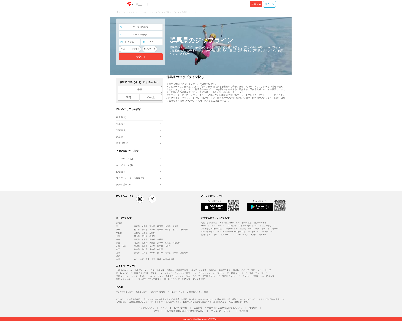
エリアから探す (124, 217)
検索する (141, 56)
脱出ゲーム (225, 234)
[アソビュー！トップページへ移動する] (137, 4)
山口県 (168, 246)
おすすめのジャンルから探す (215, 217)
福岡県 (137, 252)
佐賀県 (144, 252)
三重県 (160, 239)
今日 (139, 89)
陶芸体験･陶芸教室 (209, 222)
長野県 (144, 232)
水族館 (253, 234)
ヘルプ (164, 307)
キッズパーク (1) (124, 165)
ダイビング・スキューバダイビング (242, 225)
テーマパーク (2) (124, 158)
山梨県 (137, 232)
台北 (136, 259)
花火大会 (262, 234)
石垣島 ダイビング (241, 270)
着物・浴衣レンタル (209, 234)
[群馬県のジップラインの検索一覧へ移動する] (201, 46)
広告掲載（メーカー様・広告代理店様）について (218, 307)
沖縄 (118, 255)
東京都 (175, 229)
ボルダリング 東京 (198, 270)
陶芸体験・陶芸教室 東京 (219, 270)
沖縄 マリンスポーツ (125, 279)
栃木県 (137, 229)
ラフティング (268, 231)
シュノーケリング (267, 225)
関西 (118, 242)
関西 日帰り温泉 (141, 273)
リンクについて (146, 307)
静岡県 (137, 239)
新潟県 (152, 232)
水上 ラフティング (220, 273)
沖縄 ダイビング (141, 270)
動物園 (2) (121, 171)
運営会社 (243, 310)
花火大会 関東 (199, 279)
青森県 (137, 226)
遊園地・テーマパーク (249, 228)
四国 (118, 249)
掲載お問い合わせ (157, 291)
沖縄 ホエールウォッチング (151, 276)
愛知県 (152, 239)
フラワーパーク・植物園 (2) (130, 178)
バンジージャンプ (240, 234)
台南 (153, 259)
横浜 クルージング (239, 273)
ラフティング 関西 (250, 276)
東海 (118, 239)
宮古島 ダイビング (171, 279)
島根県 (144, 246)
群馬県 (144, 229)
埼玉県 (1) (121, 123)
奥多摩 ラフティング (174, 276)
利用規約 (253, 307)
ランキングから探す (124, 291)
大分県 (168, 252)
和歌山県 (176, 242)
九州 (118, 252)
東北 (118, 226)
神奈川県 (184, 229)
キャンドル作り (207, 231)
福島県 (175, 226)
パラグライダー (231, 228)
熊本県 (160, 252)
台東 (142, 259)
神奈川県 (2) (122, 142)
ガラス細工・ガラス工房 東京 (148, 279)
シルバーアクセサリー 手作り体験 (231, 231)
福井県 (152, 236)
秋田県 (160, 226)
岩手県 (144, 226)
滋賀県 (137, 242)
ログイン (269, 4)
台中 (147, 259)
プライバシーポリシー (222, 310)
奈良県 (168, 242)
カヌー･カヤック (261, 222)
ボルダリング (254, 231)
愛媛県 (152, 249)
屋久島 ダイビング (124, 273)
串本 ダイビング (193, 276)
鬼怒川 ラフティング (211, 276)
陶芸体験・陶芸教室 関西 (177, 270)
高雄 (159, 259)
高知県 (160, 249)
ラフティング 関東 (182, 273)
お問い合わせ (180, 307)
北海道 (119, 222)
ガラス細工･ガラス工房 (229, 222)
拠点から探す (141, 291)
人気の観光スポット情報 (197, 291)
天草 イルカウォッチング (126, 276)
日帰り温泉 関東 (157, 270)
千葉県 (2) (121, 130)
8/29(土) (151, 97)
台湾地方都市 (168, 259)
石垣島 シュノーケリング (161, 273)
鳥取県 (137, 246)
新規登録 (256, 4)
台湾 (118, 259)
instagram (140, 199)
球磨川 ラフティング (231, 276)
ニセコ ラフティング (201, 273)
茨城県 (152, 229)
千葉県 (168, 229)
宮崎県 (175, 252)
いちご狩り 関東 (267, 276)
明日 (128, 97)
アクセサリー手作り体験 (211, 228)
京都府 (144, 242)
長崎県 (152, 252)
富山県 (137, 236)
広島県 (160, 246)
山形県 (168, 226)
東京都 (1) (121, 136)
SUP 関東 (186, 279)
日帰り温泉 (247, 222)
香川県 (144, 249)
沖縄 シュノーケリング (261, 270)
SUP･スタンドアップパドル (213, 225)
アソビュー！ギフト (176, 291)
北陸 (118, 236)
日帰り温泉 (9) (123, 184)
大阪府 (152, 242)
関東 (118, 229)
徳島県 (137, 249)
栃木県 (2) (121, 117)
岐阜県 (144, 239)
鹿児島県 (184, 252)
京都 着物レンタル (124, 270)
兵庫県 (160, 242)
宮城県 (152, 226)
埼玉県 (160, 229)
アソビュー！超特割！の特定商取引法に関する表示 (179, 310)
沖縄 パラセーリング (258, 273)
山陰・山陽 (121, 246)
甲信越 (119, 232)
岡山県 (152, 246)
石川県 (144, 236)
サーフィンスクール (270, 228)
